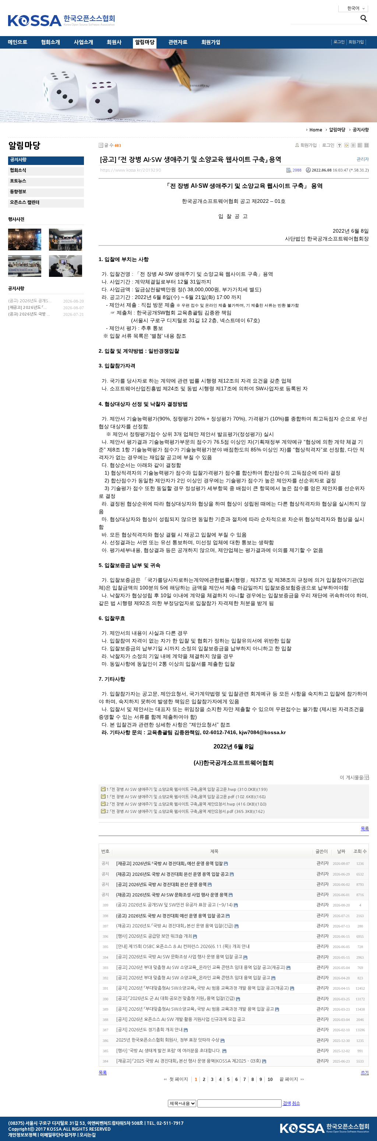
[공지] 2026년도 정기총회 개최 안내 (149, 1030)
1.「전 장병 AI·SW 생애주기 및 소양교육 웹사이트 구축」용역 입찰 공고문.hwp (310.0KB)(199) (187, 790)
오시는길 (88, 1135)
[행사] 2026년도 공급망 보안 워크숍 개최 (154, 936)
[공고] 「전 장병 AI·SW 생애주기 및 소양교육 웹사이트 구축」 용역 (191, 159)
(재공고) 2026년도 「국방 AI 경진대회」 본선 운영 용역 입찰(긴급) (174, 926)
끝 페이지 (288, 1079)
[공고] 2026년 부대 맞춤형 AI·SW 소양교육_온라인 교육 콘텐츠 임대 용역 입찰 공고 (193, 978)
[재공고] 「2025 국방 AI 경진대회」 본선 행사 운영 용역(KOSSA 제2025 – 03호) (188, 1061)
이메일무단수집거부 (58, 1135)
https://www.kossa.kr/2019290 (130, 170)
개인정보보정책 (22, 1135)
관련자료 (178, 42)
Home (316, 130)
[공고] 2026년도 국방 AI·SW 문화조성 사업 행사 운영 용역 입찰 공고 (179, 957)
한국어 (353, 8)
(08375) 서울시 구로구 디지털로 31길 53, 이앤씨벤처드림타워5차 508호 (75, 1123)
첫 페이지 (178, 1079)
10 (270, 1079)
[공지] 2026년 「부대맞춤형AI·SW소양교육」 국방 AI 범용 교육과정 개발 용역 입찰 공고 (195, 1009)
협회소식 (18, 170)
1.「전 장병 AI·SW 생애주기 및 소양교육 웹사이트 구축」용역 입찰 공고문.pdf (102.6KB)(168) (186, 797)
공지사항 (361, 130)
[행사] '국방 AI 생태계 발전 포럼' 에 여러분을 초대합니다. (168, 1051)
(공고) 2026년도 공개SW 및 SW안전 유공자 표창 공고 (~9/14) (174, 905)
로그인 (339, 42)
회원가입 (211, 42)
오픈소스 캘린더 (24, 202)
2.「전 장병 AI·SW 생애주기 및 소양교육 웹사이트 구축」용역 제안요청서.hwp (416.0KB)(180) (186, 804)
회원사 (114, 42)
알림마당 (145, 42)
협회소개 (50, 42)
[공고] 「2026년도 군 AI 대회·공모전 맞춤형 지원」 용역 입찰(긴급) (175, 999)
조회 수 (360, 851)
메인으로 (17, 42)
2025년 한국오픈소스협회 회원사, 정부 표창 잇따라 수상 (167, 1040)
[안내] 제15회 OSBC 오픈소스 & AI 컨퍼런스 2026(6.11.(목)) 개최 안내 (183, 946)
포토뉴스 (18, 181)
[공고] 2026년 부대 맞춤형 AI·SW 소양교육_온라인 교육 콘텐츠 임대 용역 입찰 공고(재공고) (200, 967)
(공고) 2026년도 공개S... (30, 301)
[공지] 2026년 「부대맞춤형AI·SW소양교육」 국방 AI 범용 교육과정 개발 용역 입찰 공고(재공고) (202, 988)
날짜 (341, 851)
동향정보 (18, 192)
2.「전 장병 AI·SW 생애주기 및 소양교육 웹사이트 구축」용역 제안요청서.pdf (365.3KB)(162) (185, 812)
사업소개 (84, 42)
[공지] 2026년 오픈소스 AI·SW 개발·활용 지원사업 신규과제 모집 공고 (180, 1019)
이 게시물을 (351, 777)
